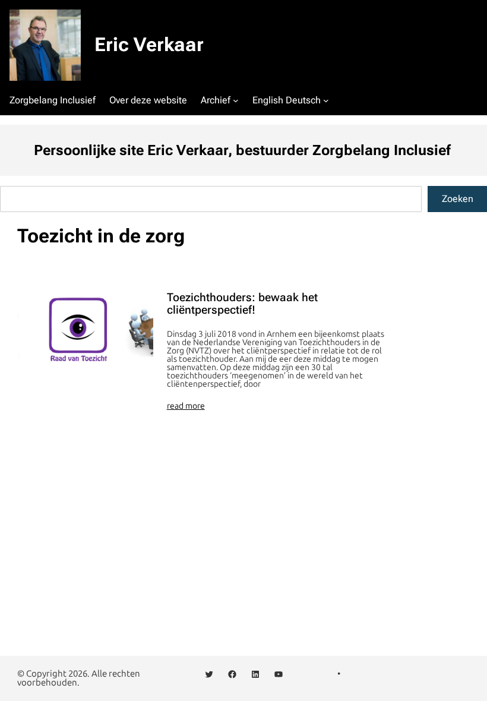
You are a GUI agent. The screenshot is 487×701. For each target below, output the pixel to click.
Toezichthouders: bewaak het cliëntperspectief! (242, 304)
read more (186, 406)
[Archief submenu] (236, 100)
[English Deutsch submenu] (326, 100)
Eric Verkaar (149, 44)
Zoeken (457, 198)
